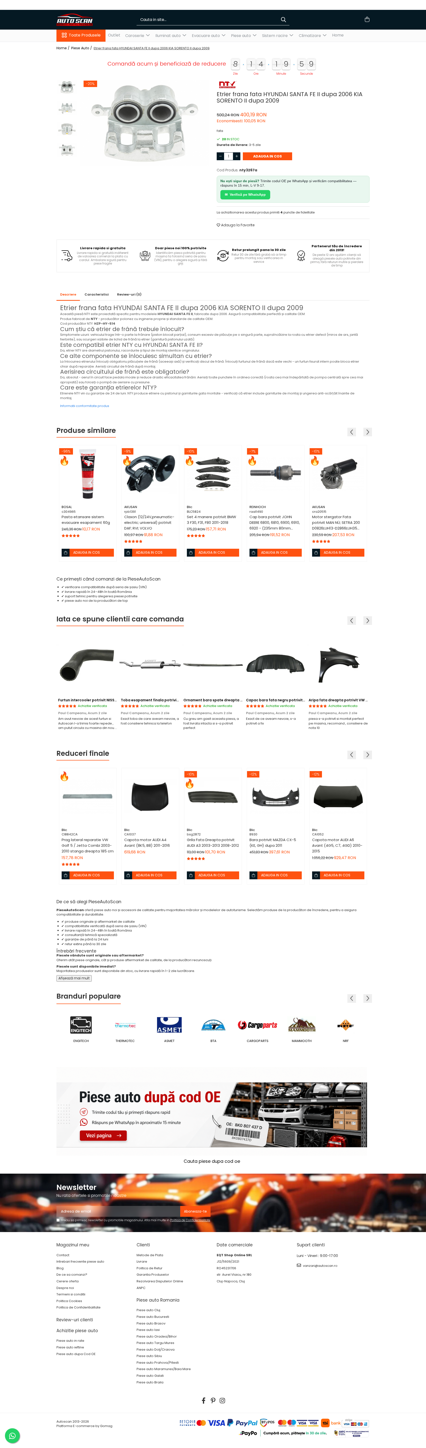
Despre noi (65, 1288)
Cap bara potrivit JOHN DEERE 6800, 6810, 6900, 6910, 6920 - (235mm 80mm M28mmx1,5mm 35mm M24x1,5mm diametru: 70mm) (274, 522)
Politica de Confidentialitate (190, 1220)
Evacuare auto (206, 35)
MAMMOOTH (257, 1041)
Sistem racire (275, 35)
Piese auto (241, 35)
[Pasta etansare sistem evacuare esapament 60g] (88, 474)
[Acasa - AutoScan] (81, 20)
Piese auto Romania (158, 1300)
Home (338, 35)
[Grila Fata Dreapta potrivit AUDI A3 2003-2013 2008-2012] (213, 797)
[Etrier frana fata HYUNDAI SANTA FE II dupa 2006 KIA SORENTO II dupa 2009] (144, 123)
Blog (60, 1268)
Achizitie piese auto (77, 1331)
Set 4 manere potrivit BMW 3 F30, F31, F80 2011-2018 (211, 519)
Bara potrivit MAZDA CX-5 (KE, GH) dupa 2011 (272, 842)
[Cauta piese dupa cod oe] (211, 1111)
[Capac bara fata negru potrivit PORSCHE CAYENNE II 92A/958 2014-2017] (275, 664)
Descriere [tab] (68, 294)
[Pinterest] (213, 1400)
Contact (62, 1255)
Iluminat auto (168, 35)
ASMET (125, 1041)
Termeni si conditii (70, 1294)
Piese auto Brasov (151, 1323)
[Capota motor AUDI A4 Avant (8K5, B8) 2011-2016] (150, 797)
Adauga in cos (267, 156)
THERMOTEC (80, 1041)
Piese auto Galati (150, 1376)
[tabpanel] (144, 123)
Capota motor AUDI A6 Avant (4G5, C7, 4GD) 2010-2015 (337, 845)
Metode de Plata (150, 1255)
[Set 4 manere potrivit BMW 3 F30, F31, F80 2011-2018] (213, 474)
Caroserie (135, 35)
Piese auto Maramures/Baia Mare (164, 1369)
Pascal (345, 1041)
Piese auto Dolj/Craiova (156, 1349)
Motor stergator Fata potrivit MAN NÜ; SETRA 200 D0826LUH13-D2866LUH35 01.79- (336, 522)
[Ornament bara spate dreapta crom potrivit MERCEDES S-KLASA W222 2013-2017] (213, 664)
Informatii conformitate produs (84, 406)
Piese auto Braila (150, 1382)
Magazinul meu (72, 1245)
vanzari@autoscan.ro (319, 1265)
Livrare (142, 1261)
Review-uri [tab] (129, 294)
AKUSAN (130, 507)
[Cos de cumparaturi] (367, 20)
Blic (189, 507)
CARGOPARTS (213, 1041)
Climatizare (310, 35)
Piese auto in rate (70, 1341)
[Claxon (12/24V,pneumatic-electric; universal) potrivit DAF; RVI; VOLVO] (150, 474)
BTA (169, 1041)
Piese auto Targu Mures (155, 1343)
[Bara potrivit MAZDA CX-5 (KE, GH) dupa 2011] (275, 797)
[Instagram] (222, 1400)
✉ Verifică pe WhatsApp (245, 194)
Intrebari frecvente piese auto (80, 1261)
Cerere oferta (67, 1281)
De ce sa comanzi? (71, 1274)
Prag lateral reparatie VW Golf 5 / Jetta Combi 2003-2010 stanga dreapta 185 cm (88, 845)
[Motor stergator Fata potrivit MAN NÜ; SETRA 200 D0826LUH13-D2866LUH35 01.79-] (338, 474)
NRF (301, 1041)
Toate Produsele (85, 35)
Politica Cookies (69, 1301)
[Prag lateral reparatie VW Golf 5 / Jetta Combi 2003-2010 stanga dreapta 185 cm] (88, 797)
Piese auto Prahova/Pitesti (158, 1362)
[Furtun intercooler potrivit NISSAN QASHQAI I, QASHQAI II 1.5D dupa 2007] (87, 664)
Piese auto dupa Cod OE (76, 1354)
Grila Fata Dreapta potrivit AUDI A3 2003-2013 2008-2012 (213, 842)
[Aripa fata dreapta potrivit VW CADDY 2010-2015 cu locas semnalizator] (338, 664)
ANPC (141, 1288)
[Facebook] (203, 1400)
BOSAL (67, 507)
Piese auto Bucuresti (153, 1317)
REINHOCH (257, 507)
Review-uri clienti (74, 1320)
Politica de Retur (149, 1268)
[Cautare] (283, 19)
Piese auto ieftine (70, 1347)
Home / (63, 48)
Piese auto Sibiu (149, 1356)
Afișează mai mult (74, 978)
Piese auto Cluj (148, 1310)
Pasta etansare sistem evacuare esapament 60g (86, 519)
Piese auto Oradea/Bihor (157, 1336)
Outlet (114, 35)
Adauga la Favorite (237, 225)
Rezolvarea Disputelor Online (160, 1281)
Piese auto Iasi (148, 1330)
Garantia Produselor (153, 1274)
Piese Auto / (82, 48)
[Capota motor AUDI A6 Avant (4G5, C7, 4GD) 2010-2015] (338, 797)
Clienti (143, 1245)
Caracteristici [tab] (97, 294)
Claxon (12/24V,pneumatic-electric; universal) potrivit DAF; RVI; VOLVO (149, 522)
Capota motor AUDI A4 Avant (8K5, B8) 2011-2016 (147, 842)
